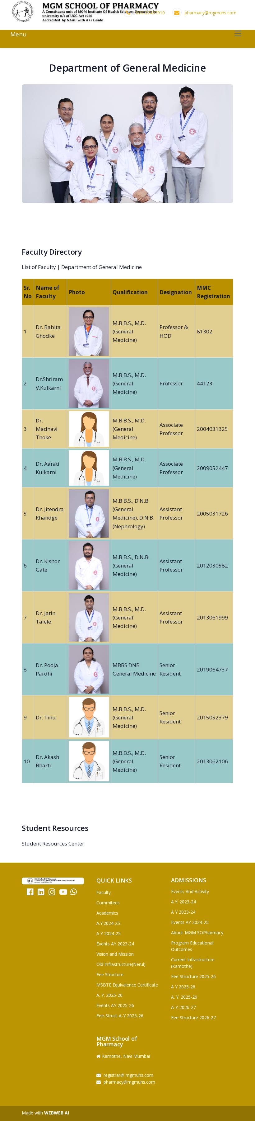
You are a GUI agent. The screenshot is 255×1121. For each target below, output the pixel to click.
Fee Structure (109, 974)
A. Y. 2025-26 (109, 995)
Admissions (188, 880)
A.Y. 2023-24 (183, 902)
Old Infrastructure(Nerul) (121, 964)
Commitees (108, 903)
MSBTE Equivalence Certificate (127, 985)
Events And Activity (190, 891)
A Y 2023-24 (183, 912)
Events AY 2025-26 (115, 1005)
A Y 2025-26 (183, 987)
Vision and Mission (115, 954)
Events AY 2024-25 (190, 922)
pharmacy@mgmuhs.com (210, 13)
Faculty (103, 892)
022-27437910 (150, 13)
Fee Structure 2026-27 (193, 1017)
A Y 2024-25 (108, 933)
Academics (107, 913)
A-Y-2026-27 (183, 1007)
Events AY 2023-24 (115, 944)
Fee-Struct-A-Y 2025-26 (119, 1016)
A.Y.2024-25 (108, 923)
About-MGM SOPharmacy (197, 932)
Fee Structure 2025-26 (193, 976)
